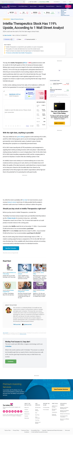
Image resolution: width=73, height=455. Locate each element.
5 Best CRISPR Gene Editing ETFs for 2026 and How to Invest (23, 277)
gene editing (20, 136)
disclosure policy (23, 334)
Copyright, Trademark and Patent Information (52, 430)
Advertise (27, 418)
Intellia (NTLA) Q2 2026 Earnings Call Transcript (9, 276)
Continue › (11, 361)
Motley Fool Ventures (65, 413)
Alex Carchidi (7, 35)
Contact (26, 416)
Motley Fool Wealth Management (64, 411)
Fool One (37, 420)
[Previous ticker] (4, 13)
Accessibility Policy (35, 430)
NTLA (25, 62)
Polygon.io (19, 415)
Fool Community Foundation (64, 416)
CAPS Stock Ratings (54, 406)
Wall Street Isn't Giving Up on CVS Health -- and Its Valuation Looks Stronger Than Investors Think (39, 278)
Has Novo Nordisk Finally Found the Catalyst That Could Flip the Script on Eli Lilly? (24, 295)
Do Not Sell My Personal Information (39, 432)
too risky (24, 200)
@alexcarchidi (28, 324)
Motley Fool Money (37, 423)
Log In (64, 1)
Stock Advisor (37, 410)
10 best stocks (11, 218)
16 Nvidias (8, 346)
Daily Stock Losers (65, 15)
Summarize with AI (30, 39)
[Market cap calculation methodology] (44, 105)
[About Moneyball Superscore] (34, 93)
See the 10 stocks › (11, 248)
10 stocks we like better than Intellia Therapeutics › (19, 53)
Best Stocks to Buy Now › (68, 6)
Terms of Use (7, 430)
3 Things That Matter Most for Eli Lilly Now (8, 294)
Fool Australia (46, 407)
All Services (37, 407)
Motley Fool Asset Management (64, 408)
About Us (27, 407)
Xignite (13, 415)
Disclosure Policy (25, 430)
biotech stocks (12, 202)
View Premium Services (61, 389)
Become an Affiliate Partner (64, 419)
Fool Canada (46, 409)
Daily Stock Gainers (63, 13)
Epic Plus (37, 414)
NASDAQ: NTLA (14, 94)
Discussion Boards (54, 410)
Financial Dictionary (54, 415)
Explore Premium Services (17, 19)
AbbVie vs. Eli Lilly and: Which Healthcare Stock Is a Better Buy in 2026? (39, 295)
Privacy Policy (16, 430)
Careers (26, 409)
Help (70, 1)
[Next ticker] (58, 13)
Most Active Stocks (63, 11)
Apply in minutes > (59, 123)
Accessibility (57, 1)
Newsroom (27, 413)
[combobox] (12, 2)
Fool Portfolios (37, 417)
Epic (36, 412)
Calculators (54, 412)
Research (27, 411)
